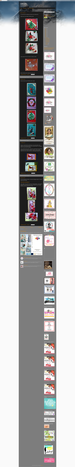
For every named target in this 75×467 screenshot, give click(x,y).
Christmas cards (23, 79)
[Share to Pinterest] (34, 74)
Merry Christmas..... (23, 12)
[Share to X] (32, 74)
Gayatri (49, 15)
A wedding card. (23, 142)
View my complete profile (51, 16)
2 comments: (28, 224)
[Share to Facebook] (33, 74)
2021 (45, 28)
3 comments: (28, 74)
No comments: (28, 173)
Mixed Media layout (23, 231)
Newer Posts (23, 227)
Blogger (42, 465)
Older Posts (40, 227)
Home (21, 8)
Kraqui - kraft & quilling (31, 8)
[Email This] (31, 74)
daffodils (23, 3)
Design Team (24, 8)
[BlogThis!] (32, 173)
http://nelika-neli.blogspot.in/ (25, 182)
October (47, 44)
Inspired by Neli (23, 177)
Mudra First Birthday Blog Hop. (27, 257)
